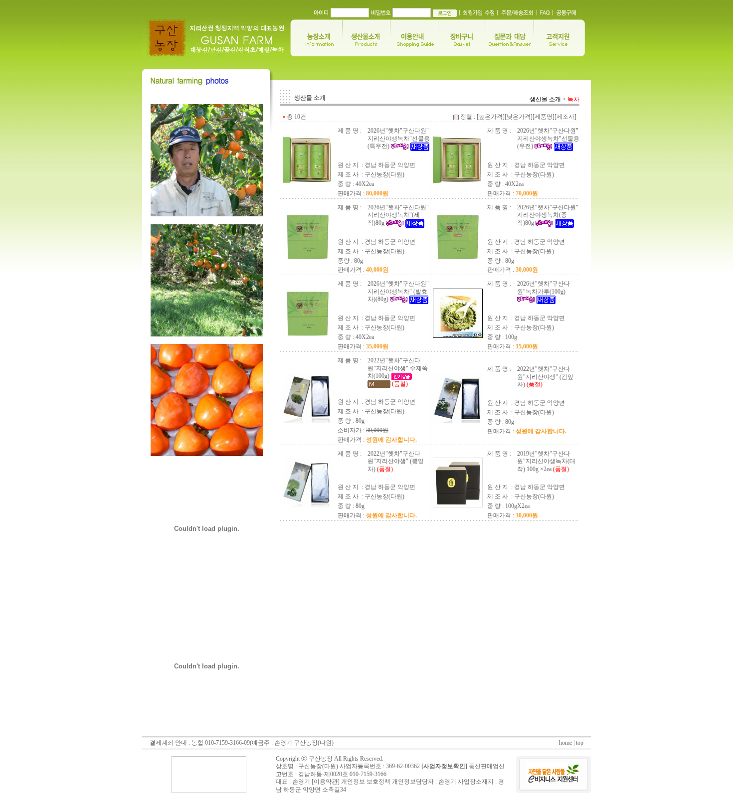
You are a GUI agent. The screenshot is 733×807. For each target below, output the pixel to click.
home (565, 742)
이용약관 (326, 781)
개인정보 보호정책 (365, 781)
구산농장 (321, 758)
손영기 (447, 781)
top (579, 742)
